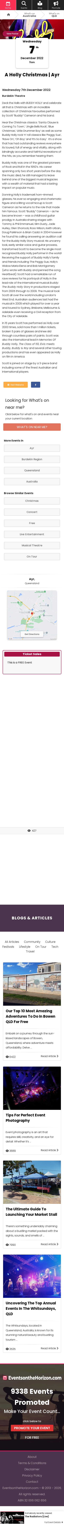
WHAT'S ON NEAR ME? (32, 427)
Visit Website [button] (16, 384)
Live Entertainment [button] (32, 534)
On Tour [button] (32, 556)
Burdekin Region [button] (32, 459)
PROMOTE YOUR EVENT (32, 1428)
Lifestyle (24, 947)
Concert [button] (32, 512)
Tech (54, 947)
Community (32, 942)
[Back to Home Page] (7, 14)
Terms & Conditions (32, 1463)
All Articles (12, 942)
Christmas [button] (32, 501)
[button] (35, 385)
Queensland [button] (32, 470)
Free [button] (32, 523)
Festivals (8, 947)
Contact (32, 1482)
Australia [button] (32, 481)
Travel (30, 951)
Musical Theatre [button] (32, 545)
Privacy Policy (32, 1475)
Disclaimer (32, 1469)
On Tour (40, 947)
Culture (50, 942)
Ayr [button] (32, 448)
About (32, 1457)
